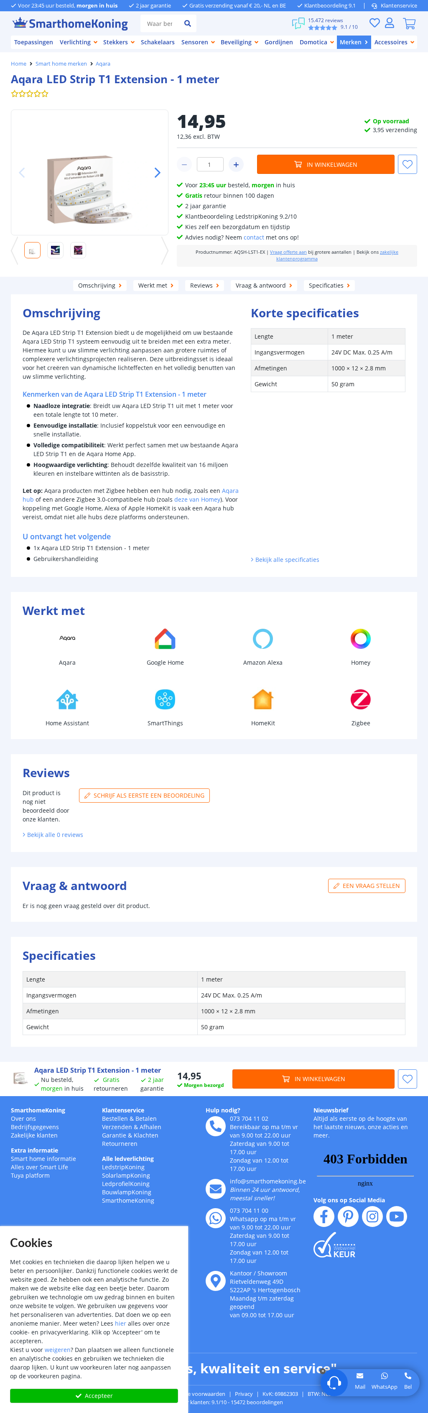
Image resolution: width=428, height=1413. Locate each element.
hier (120, 1323)
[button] (154, 172)
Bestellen (115, 1118)
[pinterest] (348, 1216)
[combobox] (159, 23)
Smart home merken (61, 63)
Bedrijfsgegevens (35, 1127)
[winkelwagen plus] (236, 164)
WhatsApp (384, 1386)
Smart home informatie (43, 1159)
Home (18, 63)
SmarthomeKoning (38, 1110)
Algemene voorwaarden (195, 1394)
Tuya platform (30, 1175)
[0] (409, 23)
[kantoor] (216, 1281)
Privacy (244, 1394)
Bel (408, 1386)
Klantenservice (399, 5)
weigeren (58, 1350)
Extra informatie (34, 1150)
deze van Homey (197, 499)
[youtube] (396, 1216)
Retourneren (120, 1144)
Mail (360, 1386)
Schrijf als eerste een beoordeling (149, 795)
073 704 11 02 (249, 1118)
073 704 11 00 (249, 1210)
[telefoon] (216, 1126)
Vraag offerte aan (288, 252)
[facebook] (323, 1216)
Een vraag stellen (371, 886)
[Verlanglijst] (374, 22)
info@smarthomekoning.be (268, 1181)
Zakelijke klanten (34, 1135)
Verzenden (117, 1127)
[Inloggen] (389, 22)
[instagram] (372, 1216)
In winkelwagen (332, 164)
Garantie (114, 1135)
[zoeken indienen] (187, 23)
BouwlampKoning (126, 1192)
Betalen (146, 1118)
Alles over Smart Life (39, 1167)
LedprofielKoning (126, 1184)
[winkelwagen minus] (184, 164)
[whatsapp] (216, 1218)
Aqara (103, 63)
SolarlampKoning (126, 1175)
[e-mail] (216, 1189)
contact (254, 237)
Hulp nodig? (223, 1110)
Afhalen (150, 1127)
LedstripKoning (123, 1167)
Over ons (23, 1118)
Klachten (146, 1135)
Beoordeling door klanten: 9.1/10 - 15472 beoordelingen (214, 1402)
